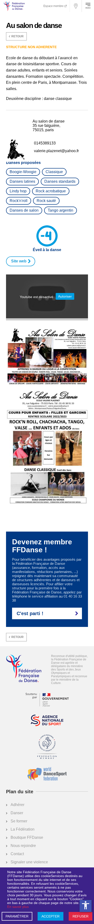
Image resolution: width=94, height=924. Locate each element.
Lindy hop (18, 191)
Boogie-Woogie (23, 172)
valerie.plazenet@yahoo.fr (56, 151)
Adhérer (17, 805)
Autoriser (65, 296)
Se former (19, 821)
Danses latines (22, 181)
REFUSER (80, 916)
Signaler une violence (29, 862)
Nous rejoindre (23, 846)
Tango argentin (60, 210)
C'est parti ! (30, 613)
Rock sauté (46, 201)
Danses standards (59, 181)
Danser (17, 813)
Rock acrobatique (51, 191)
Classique (54, 172)
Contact (17, 854)
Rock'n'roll (18, 201)
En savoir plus (18, 907)
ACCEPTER (50, 916)
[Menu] (88, 6)
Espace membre (53, 6)
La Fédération (22, 829)
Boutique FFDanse (27, 837)
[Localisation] (76, 6)
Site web (19, 261)
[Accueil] (23, 668)
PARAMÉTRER (17, 916)
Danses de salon (24, 210)
